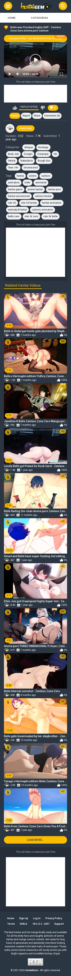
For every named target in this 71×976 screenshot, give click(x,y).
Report (26, 115)
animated (41, 182)
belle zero (14, 216)
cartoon (45, 176)
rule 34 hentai (29, 202)
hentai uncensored (19, 196)
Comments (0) (52, 115)
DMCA (23, 923)
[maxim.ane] (10, 128)
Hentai (12, 160)
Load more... (35, 839)
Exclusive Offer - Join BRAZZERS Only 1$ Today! (35, 38)
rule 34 (12, 202)
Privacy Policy (53, 918)
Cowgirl (28, 154)
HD (55, 154)
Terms (11, 923)
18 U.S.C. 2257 (40, 923)
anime (32, 176)
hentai (20, 176)
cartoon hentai (43, 196)
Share (37, 115)
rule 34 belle (50, 216)
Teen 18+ (13, 167)
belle (27, 182)
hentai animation (52, 202)
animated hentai (17, 209)
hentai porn (54, 189)
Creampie (43, 154)
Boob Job (13, 154)
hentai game (15, 189)
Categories (39, 17)
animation (14, 182)
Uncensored (31, 167)
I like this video (15, 108)
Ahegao (28, 147)
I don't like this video (43, 108)
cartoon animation (42, 209)
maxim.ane (25, 128)
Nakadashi (27, 160)
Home (12, 17)
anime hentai (35, 189)
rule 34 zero (31, 216)
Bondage (43, 147)
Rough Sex (44, 160)
